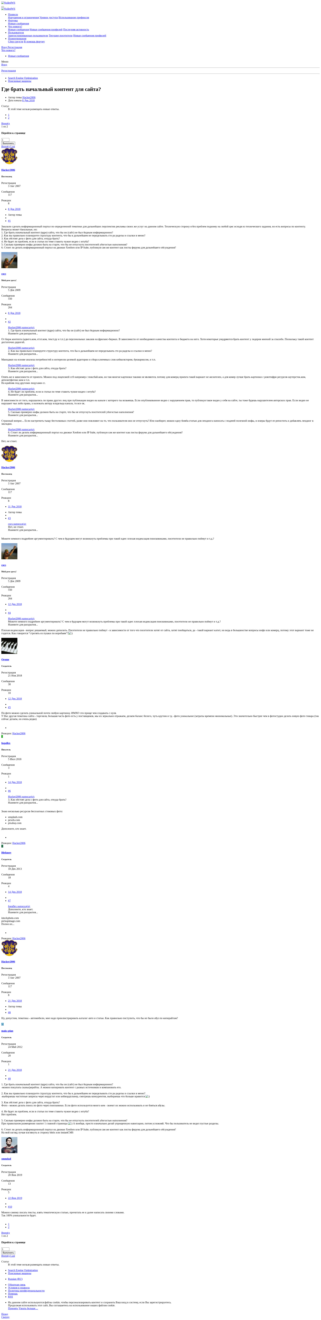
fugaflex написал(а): (19, 906)
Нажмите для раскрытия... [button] (23, 333)
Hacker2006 (28, 97)
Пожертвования (17, 38)
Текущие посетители (61, 35)
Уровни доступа (48, 17)
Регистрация (8, 70)
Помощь (13, 1293)
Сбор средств (15, 41)
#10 (10, 1206)
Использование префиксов (74, 17)
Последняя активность (76, 29)
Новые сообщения (18, 23)
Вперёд (5, 123)
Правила (13, 14)
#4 (9, 612)
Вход (4, 64)
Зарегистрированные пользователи (28, 35)
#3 (9, 518)
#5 (9, 707)
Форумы (13, 20)
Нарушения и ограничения (23, 17)
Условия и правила (19, 1287)
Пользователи (16, 32)
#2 (9, 321)
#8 (9, 1012)
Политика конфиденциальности (26, 1290)
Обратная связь (16, 1284)
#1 (9, 220)
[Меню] (2, 6)
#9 (9, 1078)
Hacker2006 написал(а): (21, 327)
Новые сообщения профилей (46, 29)
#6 (9, 790)
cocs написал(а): (17, 523)
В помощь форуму (34, 41)
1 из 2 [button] (4, 126)
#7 (9, 900)
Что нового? (15, 26)
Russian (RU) (15, 1279)
